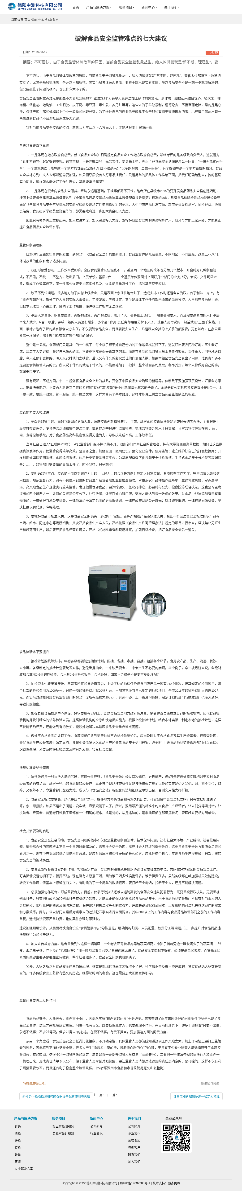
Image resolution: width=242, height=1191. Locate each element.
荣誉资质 (134, 1140)
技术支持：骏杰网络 (166, 1183)
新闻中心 (148, 7)
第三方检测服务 (63, 1126)
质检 (18, 1133)
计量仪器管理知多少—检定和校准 (196, 1096)
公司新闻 (96, 1126)
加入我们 (134, 1161)
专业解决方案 (24, 1168)
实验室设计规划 (63, 1133)
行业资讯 (52, 19)
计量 (18, 1154)
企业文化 (134, 1133)
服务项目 (125, 7)
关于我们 (170, 7)
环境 (18, 1161)
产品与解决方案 (97, 7)
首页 (76, 7)
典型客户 (134, 1147)
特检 (18, 1147)
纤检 (18, 1140)
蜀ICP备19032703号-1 (135, 1183)
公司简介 (134, 1126)
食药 (18, 1126)
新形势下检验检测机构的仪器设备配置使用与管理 (56, 1096)
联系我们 (134, 1154)
